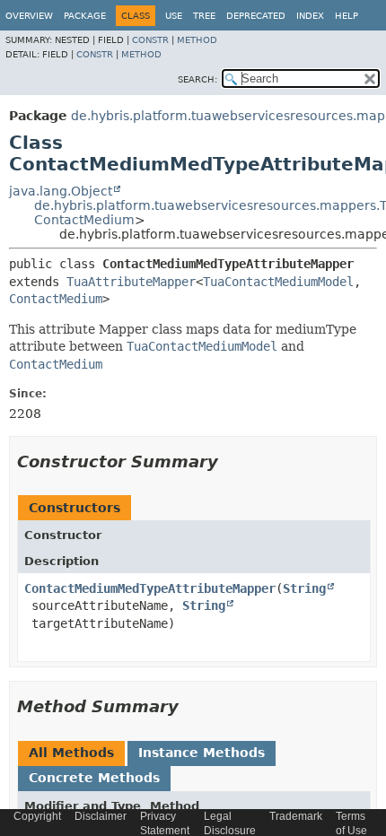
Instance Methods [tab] (201, 752)
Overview (29, 16)
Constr (150, 40)
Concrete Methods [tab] (94, 778)
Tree (204, 16)
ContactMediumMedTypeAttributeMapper (150, 588)
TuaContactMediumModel (278, 281)
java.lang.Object (60, 191)
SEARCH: (197, 79)
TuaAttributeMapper (131, 281)
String (304, 588)
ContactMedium (84, 220)
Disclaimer (101, 816)
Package (85, 16)
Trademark (295, 816)
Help (346, 16)
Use (173, 16)
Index (310, 16)
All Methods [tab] (71, 752)
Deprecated (255, 16)
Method (197, 40)
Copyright (37, 816)
